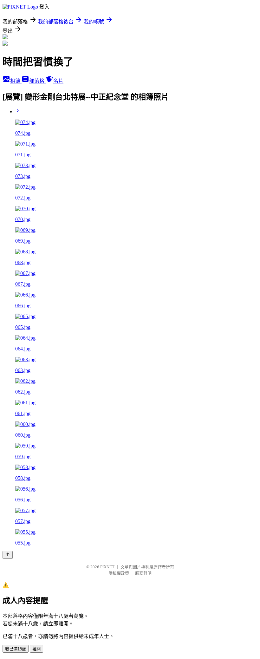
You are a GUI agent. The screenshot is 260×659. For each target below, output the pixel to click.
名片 (58, 81)
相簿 (16, 81)
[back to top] (8, 555)
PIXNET (107, 566)
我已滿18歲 (15, 649)
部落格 (37, 81)
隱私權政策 (118, 573)
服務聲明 (143, 573)
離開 (36, 649)
